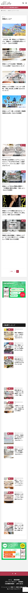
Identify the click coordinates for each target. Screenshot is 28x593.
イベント (11, 433)
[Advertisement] (14, 129)
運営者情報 (17, 579)
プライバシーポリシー (11, 581)
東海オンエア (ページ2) (13, 10)
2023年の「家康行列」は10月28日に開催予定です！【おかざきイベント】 (19, 437)
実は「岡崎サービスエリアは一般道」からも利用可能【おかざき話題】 (19, 347)
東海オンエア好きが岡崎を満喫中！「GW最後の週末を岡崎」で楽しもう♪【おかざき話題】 (13, 188)
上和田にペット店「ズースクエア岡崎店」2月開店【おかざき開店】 (19, 408)
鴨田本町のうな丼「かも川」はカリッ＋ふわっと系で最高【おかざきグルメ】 (19, 496)
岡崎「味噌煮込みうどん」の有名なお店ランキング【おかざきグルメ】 (19, 335)
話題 (24, 24)
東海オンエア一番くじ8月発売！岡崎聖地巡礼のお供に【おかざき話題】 (14, 112)
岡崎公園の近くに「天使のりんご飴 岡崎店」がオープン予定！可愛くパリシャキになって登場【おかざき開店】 (19, 392)
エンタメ (23, 49)
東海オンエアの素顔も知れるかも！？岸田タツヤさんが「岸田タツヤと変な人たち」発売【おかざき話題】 (13, 212)
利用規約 (20, 581)
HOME (4, 10)
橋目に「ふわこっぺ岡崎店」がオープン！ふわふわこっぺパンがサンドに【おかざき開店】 (19, 483)
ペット (11, 402)
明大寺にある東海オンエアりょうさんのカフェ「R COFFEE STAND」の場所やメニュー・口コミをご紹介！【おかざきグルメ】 (13, 162)
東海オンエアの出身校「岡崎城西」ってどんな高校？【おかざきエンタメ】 (13, 65)
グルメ (23, 145)
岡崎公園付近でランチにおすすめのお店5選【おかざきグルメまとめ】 (19, 361)
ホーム (10, 579)
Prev (12, 271)
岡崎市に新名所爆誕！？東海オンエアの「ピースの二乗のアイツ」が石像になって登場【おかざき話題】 (13, 237)
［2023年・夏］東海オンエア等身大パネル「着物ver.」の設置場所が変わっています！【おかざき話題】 (14, 41)
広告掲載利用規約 (9, 583)
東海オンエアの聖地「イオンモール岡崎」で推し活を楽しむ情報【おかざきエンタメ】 (13, 88)
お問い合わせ (19, 583)
